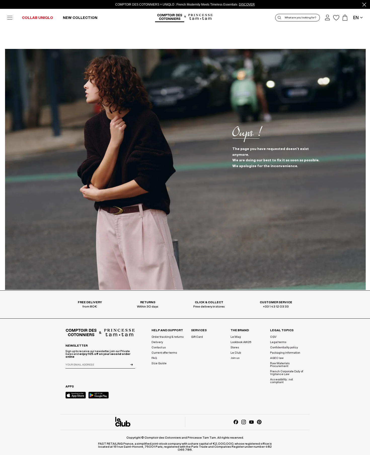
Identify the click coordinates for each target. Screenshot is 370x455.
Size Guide (159, 363)
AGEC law (277, 358)
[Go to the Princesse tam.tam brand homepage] (200, 17)
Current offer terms (164, 352)
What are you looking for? (300, 17)
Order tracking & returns (167, 337)
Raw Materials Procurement (279, 365)
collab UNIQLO (37, 18)
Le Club (236, 352)
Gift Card (197, 337)
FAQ (154, 358)
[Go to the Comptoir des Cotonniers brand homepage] (169, 17)
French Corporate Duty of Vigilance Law (286, 373)
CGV (273, 337)
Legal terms (278, 342)
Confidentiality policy (284, 347)
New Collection (80, 18)
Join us (235, 358)
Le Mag (236, 337)
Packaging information (285, 352)
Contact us (159, 347)
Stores (235, 347)
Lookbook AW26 (241, 342)
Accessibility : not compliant (281, 381)
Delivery (157, 342)
